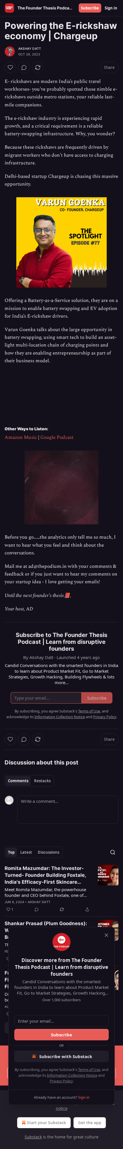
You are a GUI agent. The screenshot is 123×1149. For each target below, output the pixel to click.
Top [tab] (11, 852)
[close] (106, 935)
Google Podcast (57, 437)
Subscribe (90, 8)
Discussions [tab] (48, 852)
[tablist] (29, 780)
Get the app (89, 1122)
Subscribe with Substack (65, 1056)
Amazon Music (21, 437)
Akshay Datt (29, 49)
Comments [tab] (18, 780)
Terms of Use (89, 1069)
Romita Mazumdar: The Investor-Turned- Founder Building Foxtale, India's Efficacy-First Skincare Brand (45, 875)
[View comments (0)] (24, 67)
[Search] (112, 852)
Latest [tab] (26, 852)
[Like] (10, 67)
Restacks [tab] (42, 780)
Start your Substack (46, 1122)
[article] (61, 889)
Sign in (111, 8)
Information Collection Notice (72, 1075)
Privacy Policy (61, 1081)
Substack (33, 1137)
